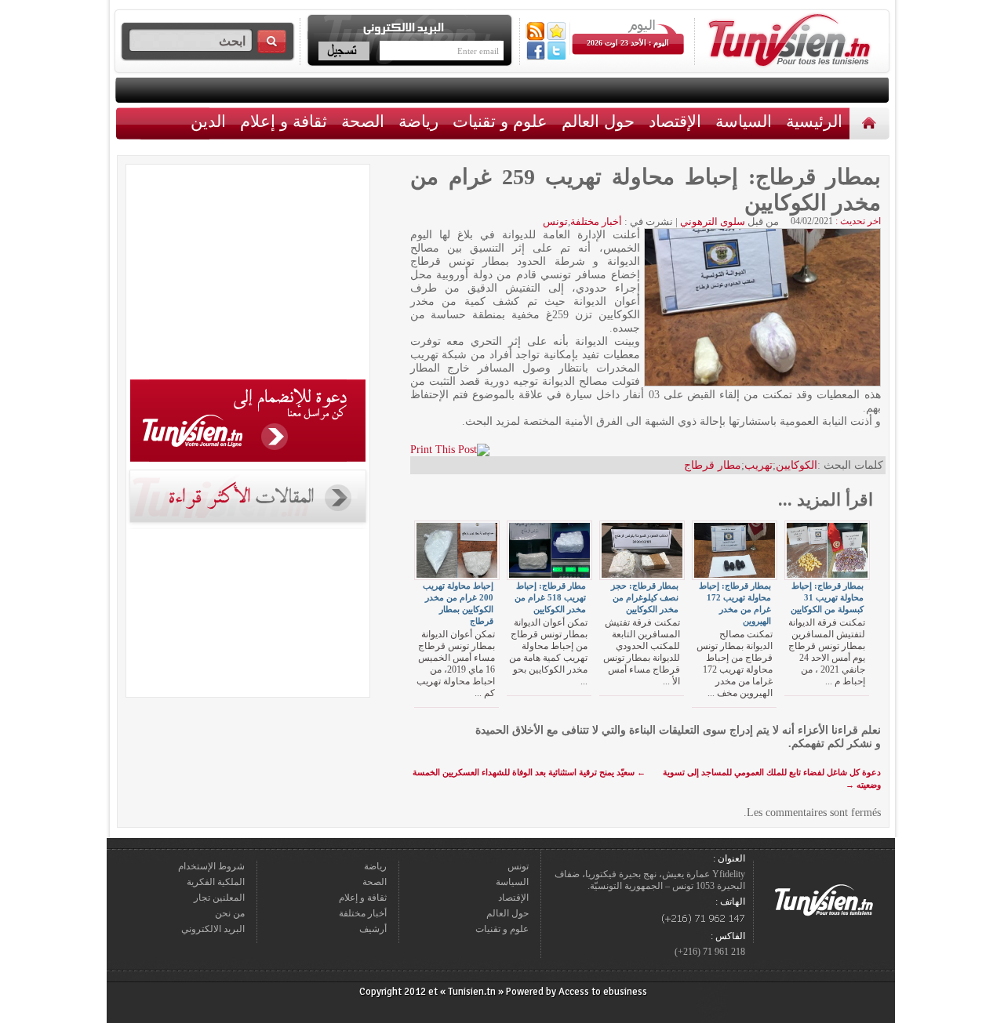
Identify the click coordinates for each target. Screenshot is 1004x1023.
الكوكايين (796, 465)
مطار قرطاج (712, 465)
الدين (208, 121)
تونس (555, 221)
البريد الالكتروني (213, 928)
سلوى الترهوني (712, 221)
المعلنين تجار (219, 897)
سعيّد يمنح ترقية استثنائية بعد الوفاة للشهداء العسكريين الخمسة (529, 772)
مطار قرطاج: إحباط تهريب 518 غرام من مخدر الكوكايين (550, 597)
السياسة (743, 121)
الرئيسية (871, 123)
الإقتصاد (675, 121)
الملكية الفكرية (216, 881)
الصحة (362, 121)
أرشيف (373, 928)
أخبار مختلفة (596, 221)
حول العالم (598, 121)
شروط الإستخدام (211, 866)
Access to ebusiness (602, 991)
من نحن (230, 913)
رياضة (418, 121)
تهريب (758, 465)
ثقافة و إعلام (283, 121)
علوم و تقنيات (500, 121)
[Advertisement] (248, 274)
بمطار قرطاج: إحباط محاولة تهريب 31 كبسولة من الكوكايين (827, 597)
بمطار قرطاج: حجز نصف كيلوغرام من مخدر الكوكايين (644, 597)
